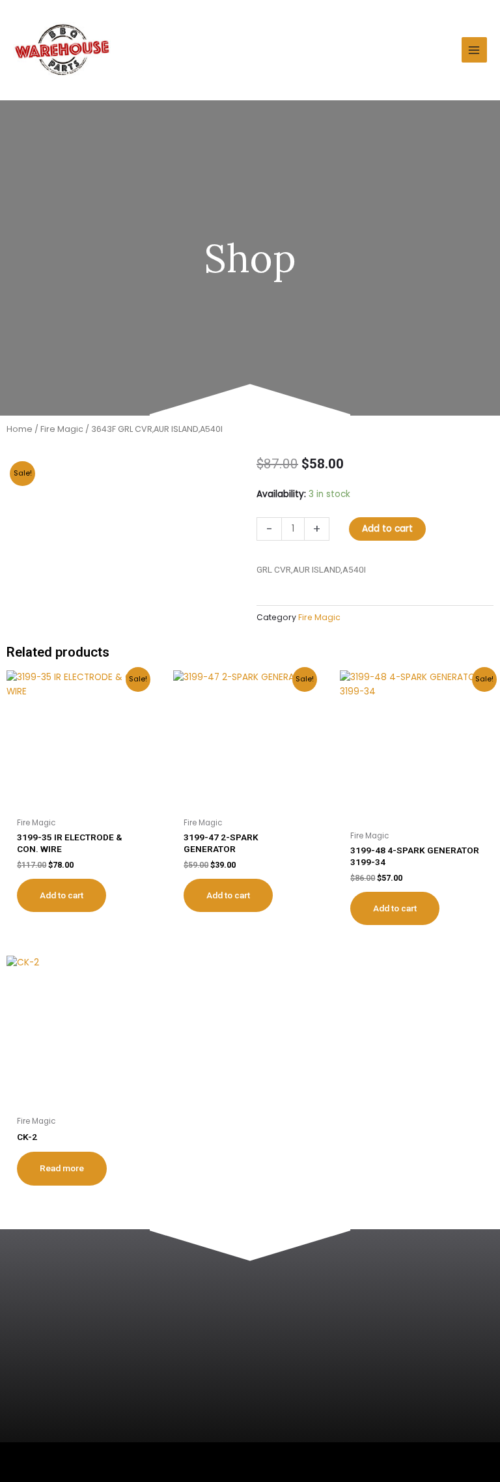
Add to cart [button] (61, 895)
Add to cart (387, 528)
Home (20, 429)
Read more (62, 1168)
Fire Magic (61, 429)
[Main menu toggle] (474, 50)
